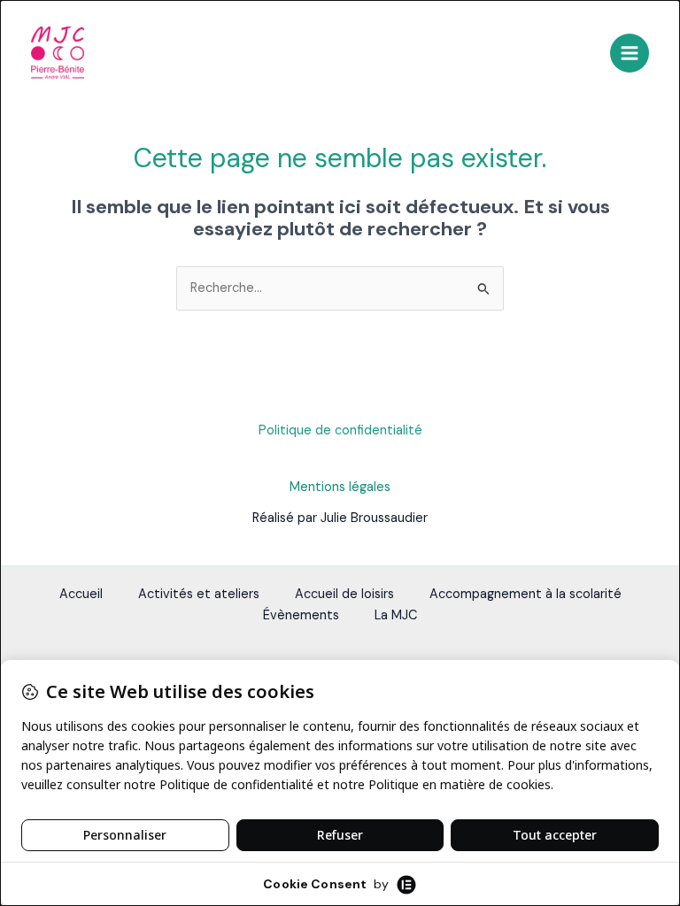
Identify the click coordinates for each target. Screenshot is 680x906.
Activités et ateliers (198, 594)
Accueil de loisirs (344, 594)
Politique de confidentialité (340, 430)
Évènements (301, 615)
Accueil (81, 594)
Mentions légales (340, 487)
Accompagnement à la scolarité (525, 594)
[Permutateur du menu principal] (629, 53)
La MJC (396, 615)
